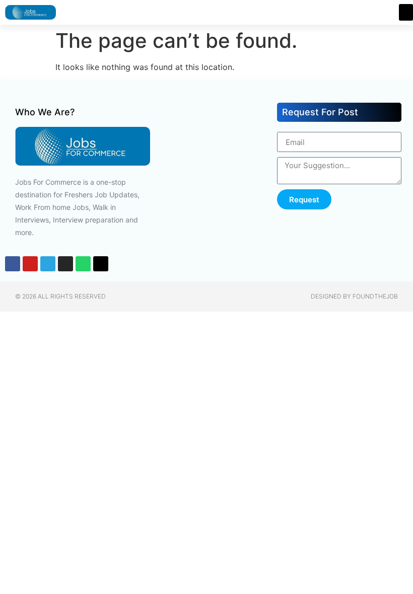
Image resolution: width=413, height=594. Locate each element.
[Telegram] (47, 263)
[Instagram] (65, 263)
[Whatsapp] (83, 263)
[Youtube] (30, 263)
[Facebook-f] (12, 263)
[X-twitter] (100, 263)
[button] (406, 12)
